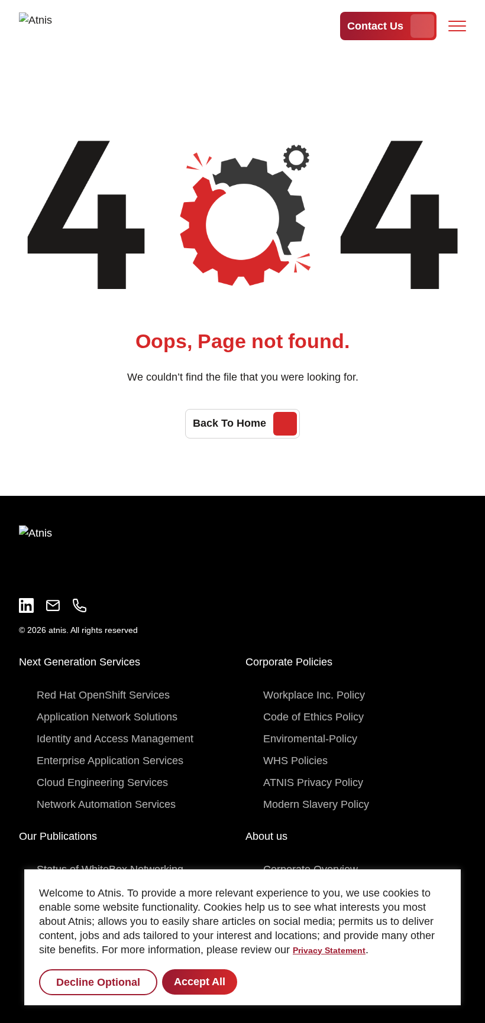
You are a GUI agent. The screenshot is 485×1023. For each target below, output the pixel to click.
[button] (457, 26)
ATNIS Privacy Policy (313, 782)
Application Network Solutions (107, 717)
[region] (242, 937)
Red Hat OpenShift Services (103, 695)
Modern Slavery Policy (316, 804)
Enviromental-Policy (310, 739)
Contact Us (375, 26)
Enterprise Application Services (110, 761)
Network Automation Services (106, 804)
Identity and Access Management (115, 739)
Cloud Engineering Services (102, 782)
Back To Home (229, 423)
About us (266, 836)
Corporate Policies (288, 662)
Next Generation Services (79, 662)
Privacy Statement (329, 950)
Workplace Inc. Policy (314, 695)
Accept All (199, 982)
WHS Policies (295, 761)
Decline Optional (98, 982)
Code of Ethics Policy (313, 717)
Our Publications (58, 836)
